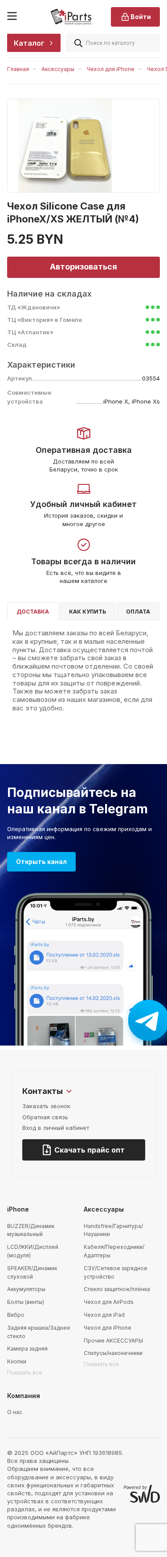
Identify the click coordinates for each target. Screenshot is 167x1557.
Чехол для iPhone (110, 69)
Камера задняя (27, 1348)
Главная (18, 69)
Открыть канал (41, 861)
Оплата (138, 611)
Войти (140, 16)
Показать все (24, 1372)
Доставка (32, 611)
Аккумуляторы (26, 1289)
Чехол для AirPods (109, 1302)
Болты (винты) (25, 1302)
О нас (14, 1412)
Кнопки (16, 1361)
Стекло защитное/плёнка (117, 1289)
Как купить (87, 611)
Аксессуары (57, 69)
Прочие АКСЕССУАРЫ (113, 1340)
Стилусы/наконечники (113, 1353)
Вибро (15, 1314)
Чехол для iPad (104, 1314)
